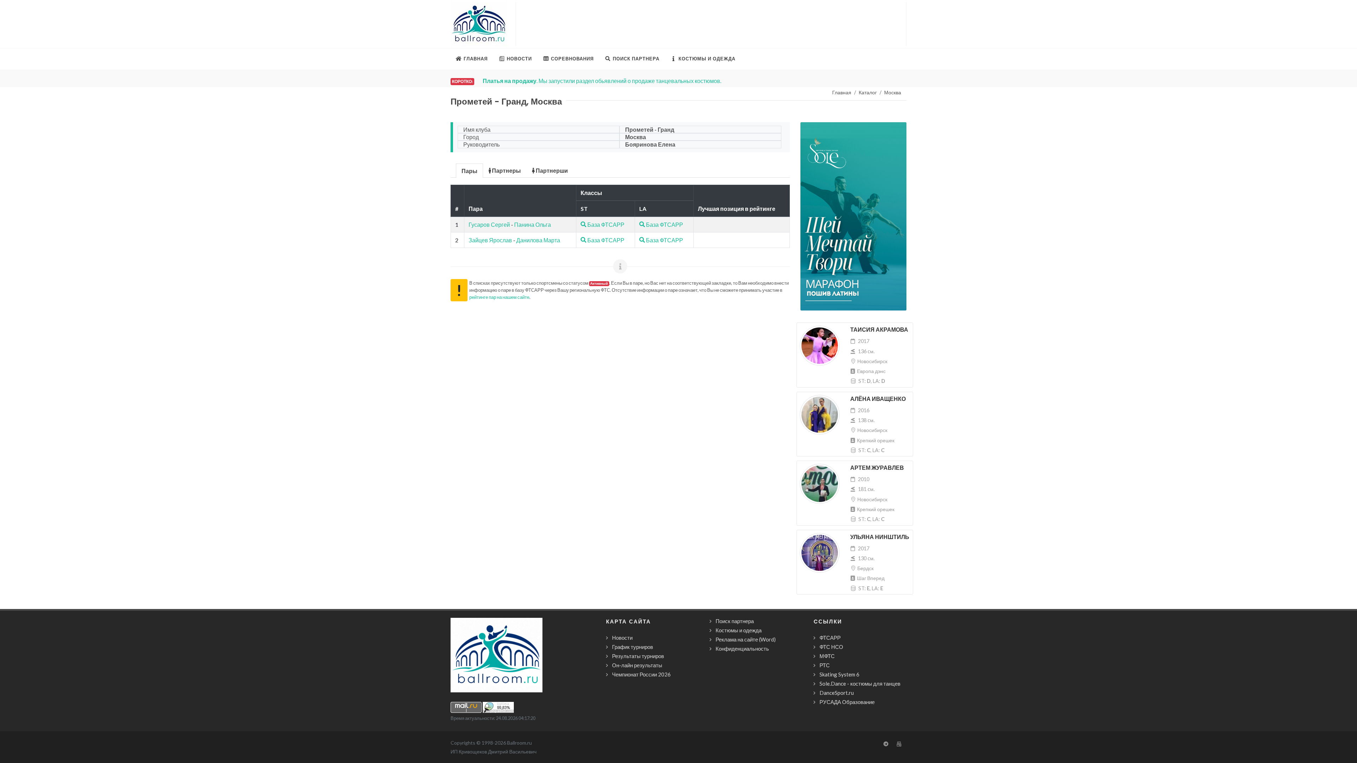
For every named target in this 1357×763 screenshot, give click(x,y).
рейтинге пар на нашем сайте (499, 297)
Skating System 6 (839, 674)
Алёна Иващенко (878, 399)
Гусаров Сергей (489, 224)
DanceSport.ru (837, 693)
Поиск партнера (735, 621)
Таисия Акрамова (879, 330)
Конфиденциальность (742, 648)
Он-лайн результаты (637, 665)
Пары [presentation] (469, 170)
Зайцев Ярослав (490, 240)
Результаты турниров (638, 656)
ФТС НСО (831, 647)
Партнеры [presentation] (506, 170)
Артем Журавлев (877, 468)
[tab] (469, 170)
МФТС (827, 656)
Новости (622, 637)
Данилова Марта (538, 240)
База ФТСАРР (605, 224)
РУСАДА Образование (847, 702)
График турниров (632, 647)
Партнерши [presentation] (551, 170)
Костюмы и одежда (739, 630)
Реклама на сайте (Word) (746, 639)
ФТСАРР (830, 637)
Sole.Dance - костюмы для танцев (860, 683)
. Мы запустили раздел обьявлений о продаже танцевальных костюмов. (600, 80)
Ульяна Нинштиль (879, 537)
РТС (825, 665)
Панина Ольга (532, 224)
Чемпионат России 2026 (641, 674)
